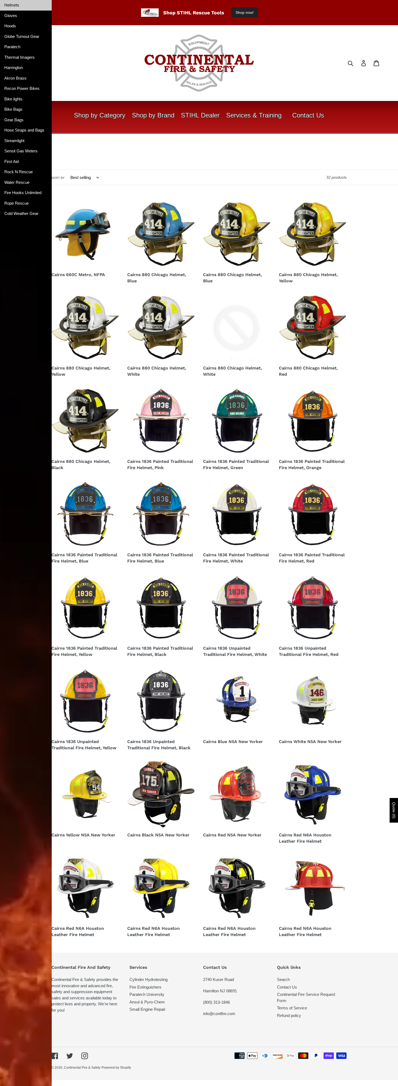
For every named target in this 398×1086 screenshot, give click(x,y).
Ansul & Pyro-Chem (147, 1002)
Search (283, 979)
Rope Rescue (16, 203)
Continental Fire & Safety (82, 1067)
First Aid (11, 161)
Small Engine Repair (147, 1009)
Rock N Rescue (18, 171)
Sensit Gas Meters (21, 151)
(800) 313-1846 (216, 1002)
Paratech (12, 46)
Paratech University (146, 994)
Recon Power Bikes (22, 88)
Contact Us (287, 987)
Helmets (11, 5)
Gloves (10, 15)
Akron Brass (15, 78)
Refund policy (289, 1015)
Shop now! (245, 12)
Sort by (57, 177)
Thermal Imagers (19, 57)
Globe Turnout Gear (21, 36)
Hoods (10, 26)
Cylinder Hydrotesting (148, 979)
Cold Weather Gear (21, 213)
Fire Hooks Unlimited (22, 192)
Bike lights (13, 99)
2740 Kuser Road (218, 979)
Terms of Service (292, 1008)
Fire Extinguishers (145, 987)
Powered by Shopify (116, 1067)
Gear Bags (14, 119)
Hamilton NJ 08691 (220, 991)
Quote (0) (394, 810)
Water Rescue (17, 182)
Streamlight (14, 140)
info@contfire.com (219, 1013)
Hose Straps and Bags (24, 130)
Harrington (13, 67)
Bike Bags (13, 109)
